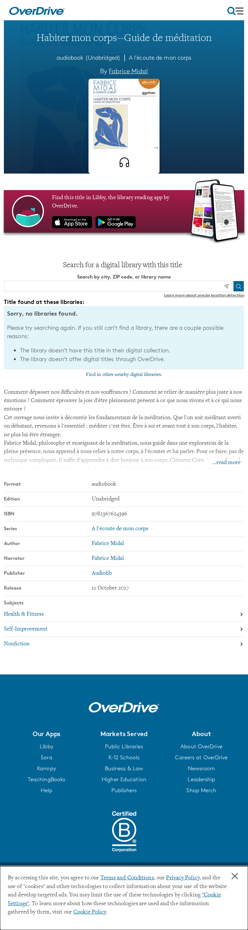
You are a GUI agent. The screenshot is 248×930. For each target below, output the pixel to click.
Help (46, 790)
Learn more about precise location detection (204, 295)
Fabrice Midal (128, 71)
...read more (226, 463)
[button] (46, 734)
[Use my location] (226, 286)
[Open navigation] (235, 11)
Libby (46, 746)
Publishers (124, 790)
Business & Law (124, 768)
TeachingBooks (46, 779)
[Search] (238, 286)
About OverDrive (201, 746)
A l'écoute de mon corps (160, 57)
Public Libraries (124, 746)
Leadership (201, 779)
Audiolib (102, 573)
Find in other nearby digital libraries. (124, 374)
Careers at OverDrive (201, 757)
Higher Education (124, 779)
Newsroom (201, 768)
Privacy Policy (183, 878)
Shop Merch (201, 790)
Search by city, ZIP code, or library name (124, 277)
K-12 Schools (124, 757)
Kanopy (46, 768)
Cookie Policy (89, 912)
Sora (46, 757)
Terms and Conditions (127, 878)
